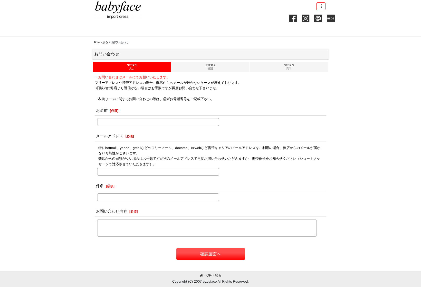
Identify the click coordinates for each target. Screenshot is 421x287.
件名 (100, 185)
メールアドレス (109, 136)
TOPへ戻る (212, 275)
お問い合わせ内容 (111, 211)
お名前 (102, 110)
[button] (320, 6)
